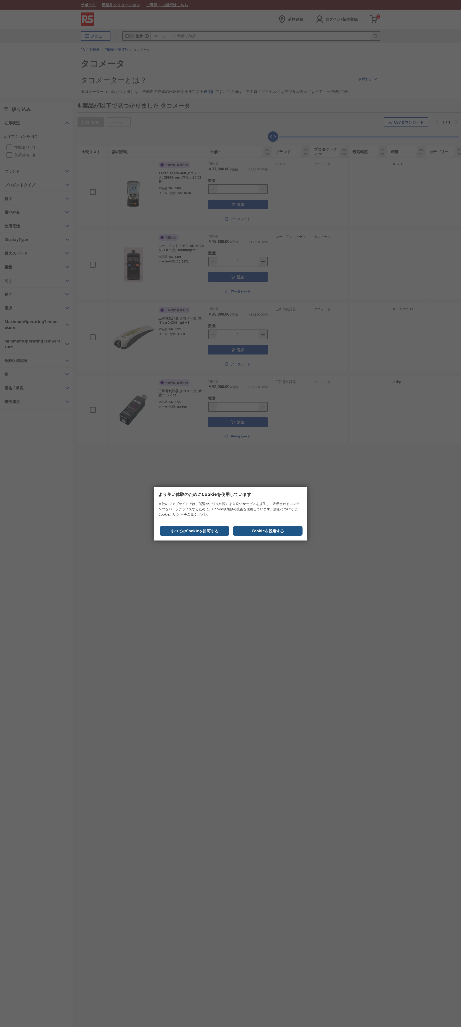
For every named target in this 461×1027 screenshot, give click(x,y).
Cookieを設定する (268, 531)
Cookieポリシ (168, 514)
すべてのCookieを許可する (194, 531)
